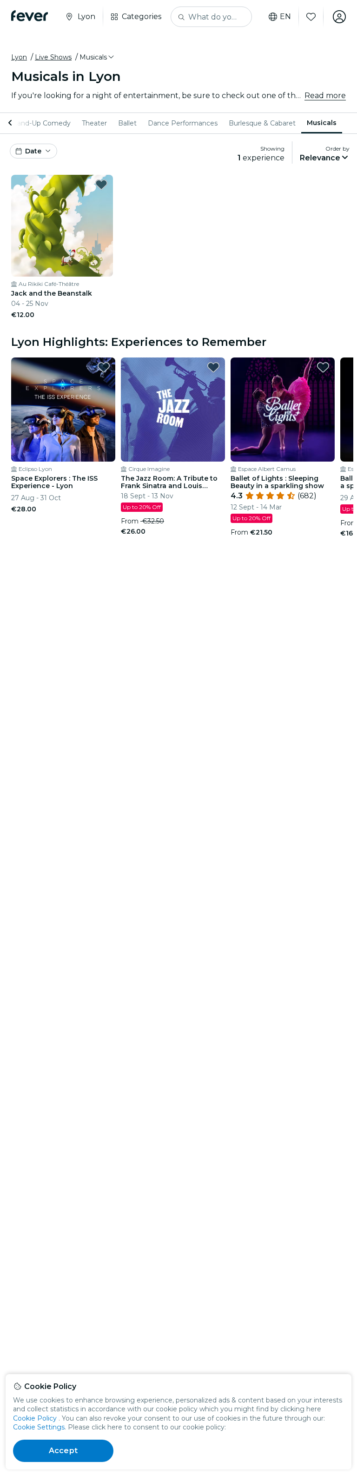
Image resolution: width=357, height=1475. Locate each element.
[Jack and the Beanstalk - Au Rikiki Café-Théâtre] (62, 226)
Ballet (127, 123)
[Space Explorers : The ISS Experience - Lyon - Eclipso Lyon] (63, 409)
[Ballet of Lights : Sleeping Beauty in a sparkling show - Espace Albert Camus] (283, 409)
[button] (97, 57)
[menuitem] (40, 123)
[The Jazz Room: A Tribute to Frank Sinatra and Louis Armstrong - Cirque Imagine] (173, 409)
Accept (63, 1450)
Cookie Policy (35, 1418)
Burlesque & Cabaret (262, 123)
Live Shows (53, 57)
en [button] (285, 17)
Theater (94, 123)
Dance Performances (183, 123)
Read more (325, 95)
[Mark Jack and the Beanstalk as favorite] (101, 185)
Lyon (19, 57)
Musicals (322, 123)
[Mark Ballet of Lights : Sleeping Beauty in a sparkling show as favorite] (323, 367)
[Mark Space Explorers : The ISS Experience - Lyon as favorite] (104, 367)
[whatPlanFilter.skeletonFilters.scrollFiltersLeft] (11, 123)
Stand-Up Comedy (40, 123)
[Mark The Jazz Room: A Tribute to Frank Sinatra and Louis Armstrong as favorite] (213, 367)
